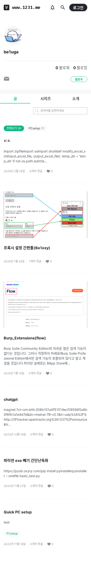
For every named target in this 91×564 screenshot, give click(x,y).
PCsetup (36, 128)
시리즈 (45, 98)
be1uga (11, 51)
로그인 (78, 7)
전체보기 (14, 128)
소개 (75, 98)
